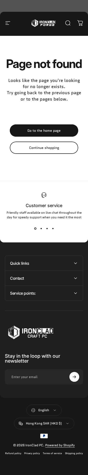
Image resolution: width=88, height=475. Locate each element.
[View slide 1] (35, 228)
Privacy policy (32, 453)
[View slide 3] (47, 228)
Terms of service (52, 453)
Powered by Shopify (60, 445)
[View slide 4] (53, 228)
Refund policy (13, 453)
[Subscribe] (74, 377)
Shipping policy (74, 453)
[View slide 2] (41, 228)
